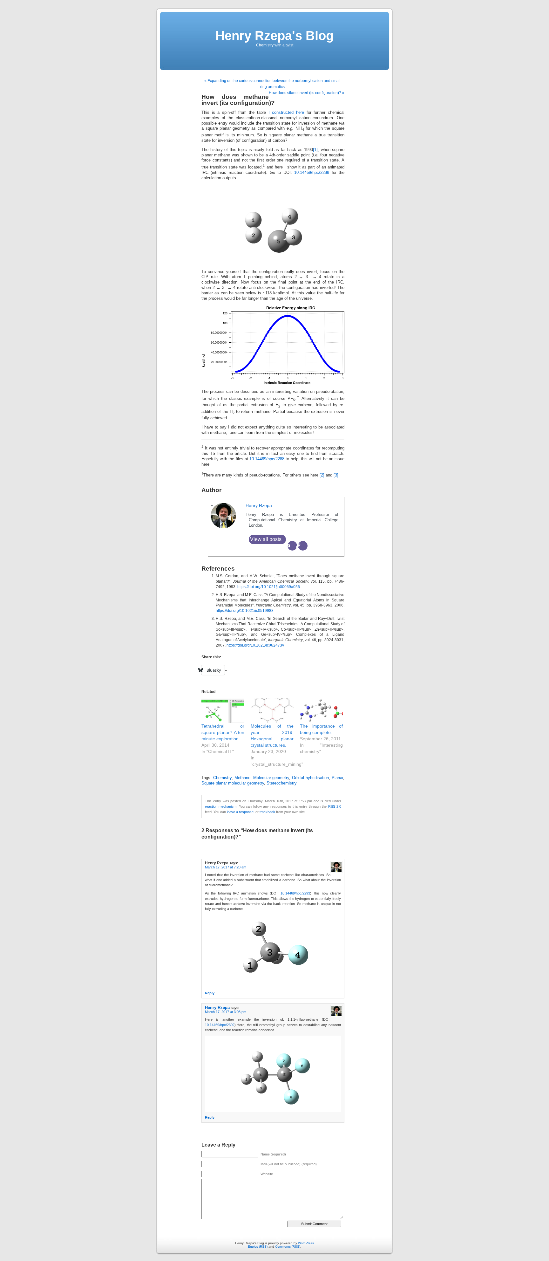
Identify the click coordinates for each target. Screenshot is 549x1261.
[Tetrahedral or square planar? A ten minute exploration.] (222, 710)
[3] (336, 475)
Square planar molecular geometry (232, 783)
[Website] (303, 546)
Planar (337, 778)
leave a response (240, 812)
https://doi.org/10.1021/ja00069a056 (268, 587)
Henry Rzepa (259, 505)
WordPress (306, 1243)
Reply (209, 993)
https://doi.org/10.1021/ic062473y (255, 645)
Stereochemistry (282, 783)
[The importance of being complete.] (321, 710)
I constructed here (286, 112)
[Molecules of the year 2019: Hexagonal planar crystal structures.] (272, 710)
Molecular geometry (271, 778)
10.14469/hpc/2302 (219, 1025)
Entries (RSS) (258, 1246)
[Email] (292, 546)
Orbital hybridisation (310, 778)
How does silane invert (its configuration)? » (306, 93)
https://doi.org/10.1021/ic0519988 (245, 610)
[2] (322, 475)
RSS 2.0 (334, 806)
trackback (267, 812)
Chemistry (222, 778)
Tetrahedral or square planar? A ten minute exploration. (222, 732)
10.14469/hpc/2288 (311, 172)
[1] (315, 149)
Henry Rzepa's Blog (274, 36)
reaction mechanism (220, 806)
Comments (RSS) (287, 1246)
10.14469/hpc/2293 (295, 893)
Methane (242, 778)
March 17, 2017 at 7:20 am (225, 867)
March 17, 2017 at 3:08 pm (225, 1012)
